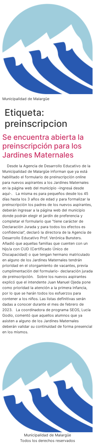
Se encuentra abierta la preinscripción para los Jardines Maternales (43, 146)
